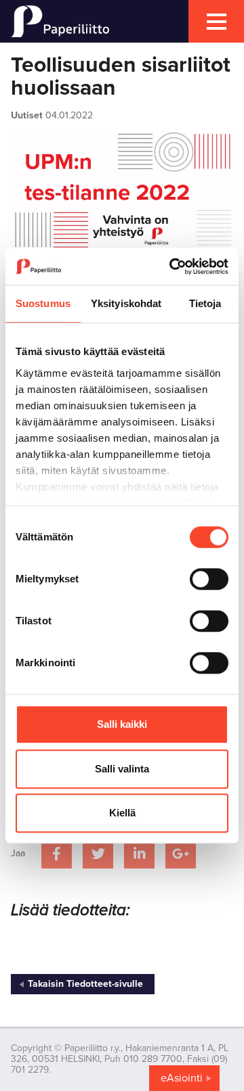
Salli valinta (122, 768)
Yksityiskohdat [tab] (126, 303)
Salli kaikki (122, 724)
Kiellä (122, 812)
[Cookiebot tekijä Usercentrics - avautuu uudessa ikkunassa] (172, 266)
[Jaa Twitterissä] (98, 853)
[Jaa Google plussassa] (180, 853)
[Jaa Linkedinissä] (139, 853)
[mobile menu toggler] (216, 21)
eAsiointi (182, 1078)
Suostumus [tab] (43, 303)
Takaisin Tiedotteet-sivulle (85, 984)
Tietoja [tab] (205, 303)
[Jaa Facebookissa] (56, 853)
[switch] (209, 579)
